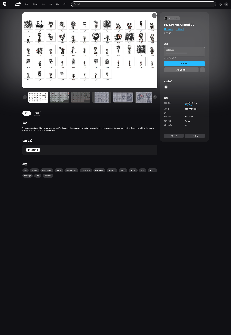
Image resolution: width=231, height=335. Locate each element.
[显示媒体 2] (80, 97)
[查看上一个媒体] (25, 97)
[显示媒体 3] (101, 97)
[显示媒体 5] (144, 97)
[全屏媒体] (154, 15)
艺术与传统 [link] (180, 29)
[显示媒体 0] (38, 97)
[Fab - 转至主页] (18, 4)
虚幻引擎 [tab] (34, 150)
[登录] (226, 4)
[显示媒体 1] (59, 97)
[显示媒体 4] (123, 97)
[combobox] (145, 4)
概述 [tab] (26, 113)
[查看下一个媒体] (155, 97)
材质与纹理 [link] (168, 29)
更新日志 (188, 105)
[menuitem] (27, 4)
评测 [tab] (37, 113)
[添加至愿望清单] (202, 69)
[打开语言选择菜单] (220, 4)
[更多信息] (189, 120)
